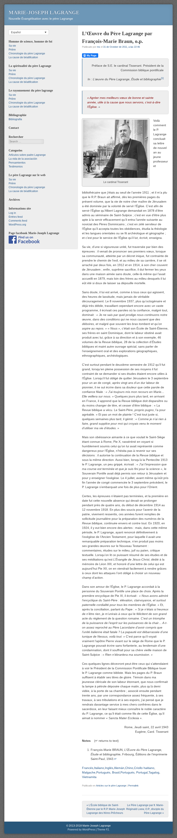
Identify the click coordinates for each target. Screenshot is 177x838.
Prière (12, 49)
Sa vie (12, 45)
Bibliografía (15, 119)
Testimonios (16, 166)
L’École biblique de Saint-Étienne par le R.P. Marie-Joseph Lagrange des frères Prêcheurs (106, 809)
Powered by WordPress (81, 829)
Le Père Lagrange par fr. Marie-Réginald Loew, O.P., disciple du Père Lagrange (145, 809)
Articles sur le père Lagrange (111, 785)
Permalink (133, 785)
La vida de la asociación (23, 158)
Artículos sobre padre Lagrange (27, 154)
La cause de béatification (23, 57)
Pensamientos (17, 162)
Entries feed (16, 216)
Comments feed (18, 220)
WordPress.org (17, 224)
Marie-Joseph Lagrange (44, 12)
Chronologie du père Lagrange (27, 53)
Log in (12, 212)
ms (98, 47)
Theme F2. (103, 829)
